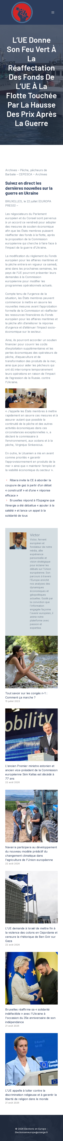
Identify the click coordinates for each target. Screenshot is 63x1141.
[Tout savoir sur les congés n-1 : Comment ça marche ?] (31, 686)
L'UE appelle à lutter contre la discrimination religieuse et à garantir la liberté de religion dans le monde (31, 1095)
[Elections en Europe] (22, 12)
